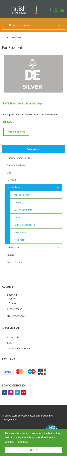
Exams (17, 217)
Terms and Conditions (18, 348)
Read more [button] (21, 441)
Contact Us (13, 337)
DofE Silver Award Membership (22, 103)
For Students (13, 187)
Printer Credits (14, 262)
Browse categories (20, 25)
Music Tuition (20, 232)
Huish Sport (13, 247)
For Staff (11, 179)
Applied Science (21, 194)
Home (5, 37)
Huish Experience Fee (24, 224)
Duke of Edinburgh (23, 209)
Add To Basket (16, 131)
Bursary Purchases (17, 165)
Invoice (10, 254)
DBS (9, 172)
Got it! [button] (33, 450)
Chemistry (18, 202)
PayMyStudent (9, 419)
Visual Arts (19, 239)
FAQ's (10, 343)
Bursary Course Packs (18, 157)
